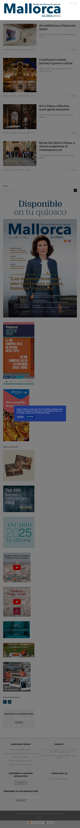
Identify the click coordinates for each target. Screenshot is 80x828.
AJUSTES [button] (20, 417)
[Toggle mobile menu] (76, 3)
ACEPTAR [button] (30, 416)
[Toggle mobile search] (72, 3)
